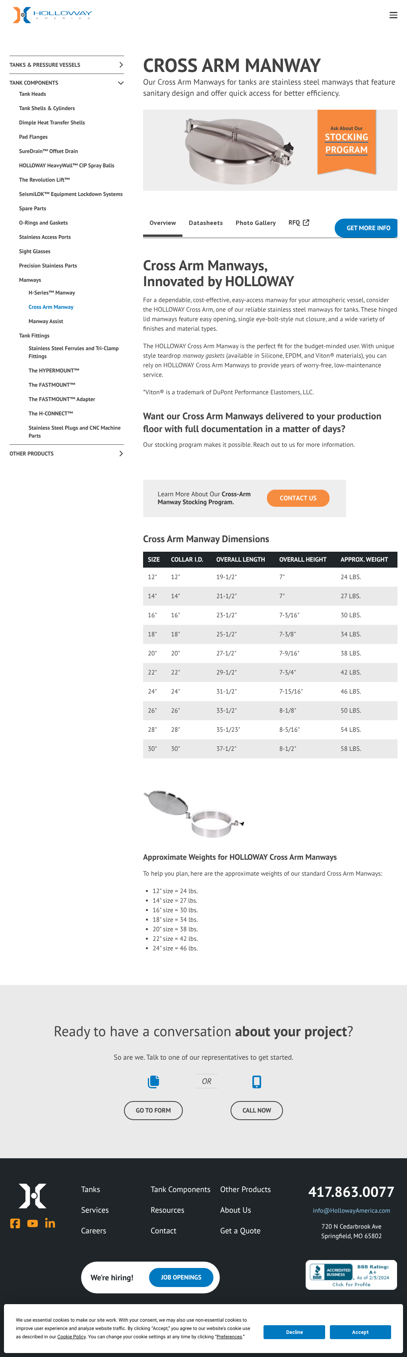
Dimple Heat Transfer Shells (52, 122)
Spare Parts (32, 208)
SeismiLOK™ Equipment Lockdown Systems (71, 194)
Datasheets (206, 223)
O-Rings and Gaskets (43, 222)
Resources (167, 1210)
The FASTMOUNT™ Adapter (62, 399)
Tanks (90, 1189)
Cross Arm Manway (51, 306)
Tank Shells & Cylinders (47, 108)
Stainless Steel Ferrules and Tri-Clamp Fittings (74, 352)
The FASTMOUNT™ (52, 384)
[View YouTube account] (32, 1223)
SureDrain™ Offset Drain (48, 151)
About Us (235, 1210)
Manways (30, 279)
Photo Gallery (256, 223)
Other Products (32, 453)
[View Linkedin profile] (50, 1223)
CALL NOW (256, 1111)
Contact (163, 1230)
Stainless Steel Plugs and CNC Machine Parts (75, 431)
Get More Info (368, 228)
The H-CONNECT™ (51, 413)
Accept (360, 1332)
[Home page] (52, 15)
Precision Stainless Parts (48, 265)
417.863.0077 (351, 1191)
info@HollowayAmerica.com (351, 1211)
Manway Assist (46, 321)
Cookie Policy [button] (71, 1337)
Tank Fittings (34, 335)
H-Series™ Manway (52, 292)
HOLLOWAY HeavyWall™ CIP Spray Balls (66, 165)
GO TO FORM (153, 1111)
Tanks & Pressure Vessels (45, 64)
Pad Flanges (33, 136)
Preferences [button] (229, 1337)
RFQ (294, 223)
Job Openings (181, 1277)
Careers (93, 1230)
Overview (162, 223)
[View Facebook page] (15, 1223)
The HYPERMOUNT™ (54, 370)
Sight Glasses (34, 251)
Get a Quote (240, 1230)
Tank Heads (32, 93)
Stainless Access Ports (45, 236)
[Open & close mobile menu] (393, 15)
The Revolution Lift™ (44, 179)
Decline (294, 1332)
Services (95, 1210)
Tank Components (34, 82)
